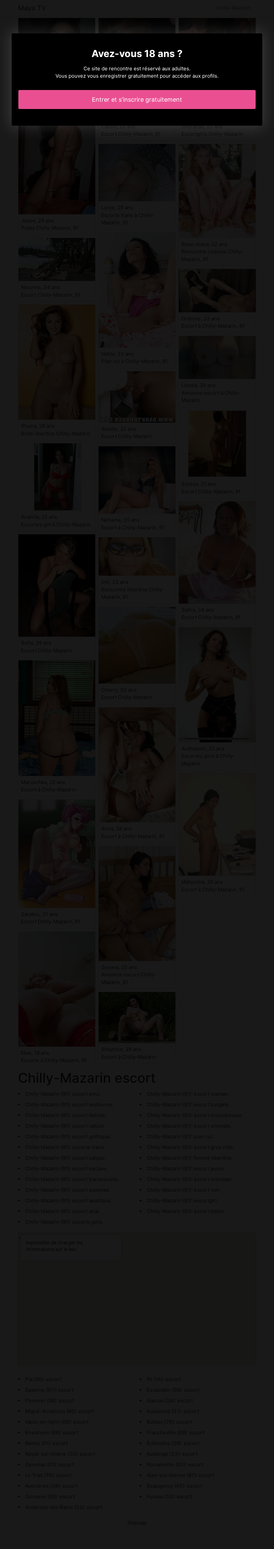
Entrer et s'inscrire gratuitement (137, 99)
